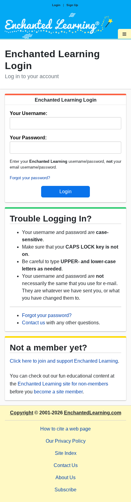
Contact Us (66, 465)
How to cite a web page (65, 428)
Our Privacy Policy (66, 441)
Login (56, 5)
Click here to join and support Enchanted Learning (64, 361)
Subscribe (65, 489)
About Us (65, 477)
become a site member (58, 391)
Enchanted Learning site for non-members (63, 383)
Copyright (21, 412)
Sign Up (72, 5)
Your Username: (28, 113)
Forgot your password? (30, 178)
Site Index (65, 453)
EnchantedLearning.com (92, 412)
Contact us (33, 322)
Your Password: (28, 137)
